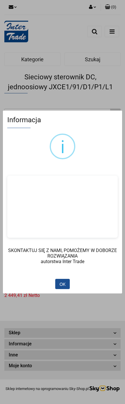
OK (62, 284)
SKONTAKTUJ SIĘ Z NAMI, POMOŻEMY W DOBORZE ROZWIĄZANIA (62, 253)
